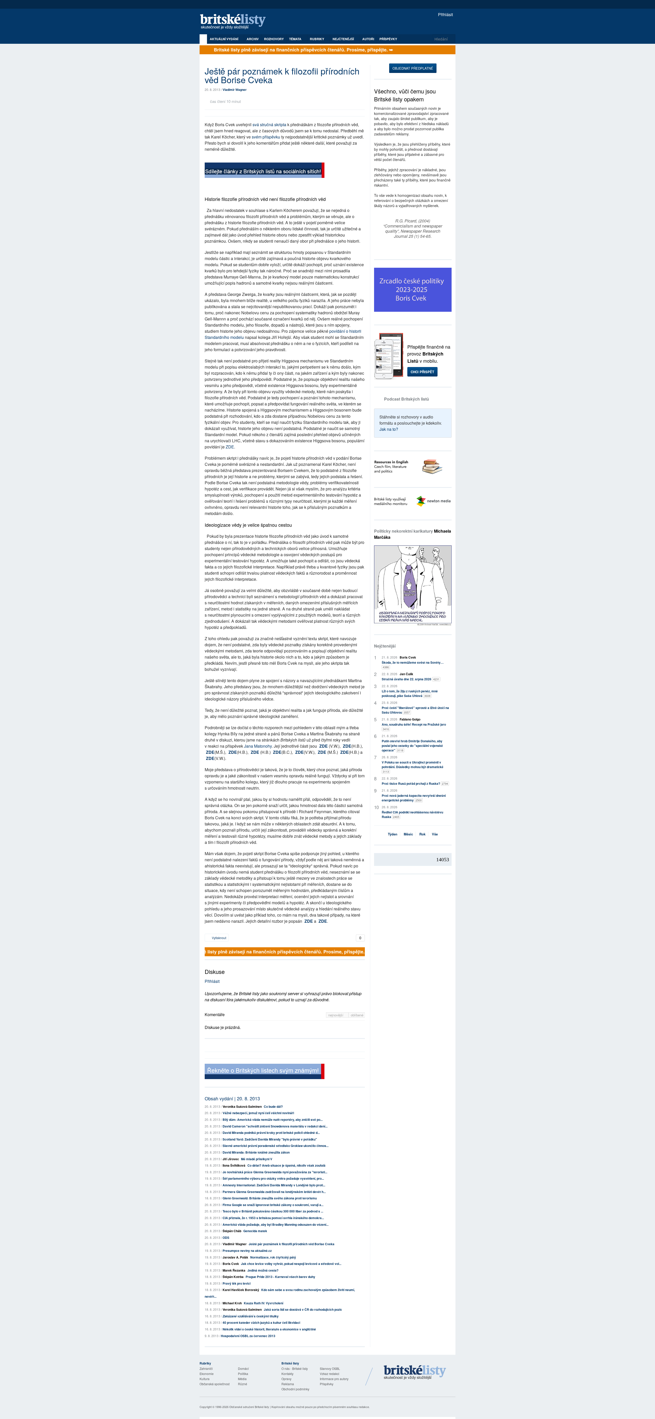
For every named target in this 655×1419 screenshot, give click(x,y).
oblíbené (357, 1015)
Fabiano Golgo (410, 719)
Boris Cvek (231, 1263)
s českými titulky (251, 1316)
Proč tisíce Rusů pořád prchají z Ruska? (415, 783)
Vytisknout (218, 938)
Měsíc (408, 834)
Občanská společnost (215, 1384)
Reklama (287, 1384)
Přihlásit (445, 14)
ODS (226, 1237)
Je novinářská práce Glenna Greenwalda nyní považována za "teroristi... (275, 1172)
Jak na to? (388, 429)
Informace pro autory (334, 1379)
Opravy (286, 1379)
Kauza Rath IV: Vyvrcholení (263, 1303)
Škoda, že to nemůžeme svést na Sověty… (413, 664)
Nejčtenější (385, 646)
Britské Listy (415, 1372)
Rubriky (317, 39)
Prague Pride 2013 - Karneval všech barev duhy (280, 1276)
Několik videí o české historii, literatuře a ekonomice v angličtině (269, 1329)
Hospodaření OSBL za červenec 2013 (248, 1336)
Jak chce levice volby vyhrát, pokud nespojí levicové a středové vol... (291, 1263)
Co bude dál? (273, 1106)
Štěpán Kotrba (233, 1276)
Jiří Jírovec (231, 1159)
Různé (242, 1384)
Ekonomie (207, 1373)
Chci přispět (422, 371)
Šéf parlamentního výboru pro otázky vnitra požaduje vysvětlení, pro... (273, 1178)
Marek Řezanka (234, 1270)
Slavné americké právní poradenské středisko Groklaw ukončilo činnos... (276, 1145)
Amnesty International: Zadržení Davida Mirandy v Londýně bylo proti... (274, 1185)
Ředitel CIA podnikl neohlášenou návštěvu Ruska (412, 814)
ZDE (230, 447)
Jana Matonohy (258, 746)
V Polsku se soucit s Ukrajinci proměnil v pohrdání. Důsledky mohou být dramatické (412, 766)
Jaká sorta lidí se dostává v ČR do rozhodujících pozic (303, 1309)
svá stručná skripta (269, 124)
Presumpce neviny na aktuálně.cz (247, 1250)
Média (242, 1379)
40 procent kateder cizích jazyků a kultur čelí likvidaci (261, 1322)
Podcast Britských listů (406, 399)
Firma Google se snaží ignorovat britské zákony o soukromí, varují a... (273, 1204)
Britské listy (235, 22)
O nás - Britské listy (294, 1368)
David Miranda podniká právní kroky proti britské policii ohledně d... (271, 1132)
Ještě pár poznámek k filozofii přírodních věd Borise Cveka (291, 1244)
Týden (392, 834)
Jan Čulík (406, 674)
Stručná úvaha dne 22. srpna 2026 (410, 679)
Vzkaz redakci (329, 1373)
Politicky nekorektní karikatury (412, 534)
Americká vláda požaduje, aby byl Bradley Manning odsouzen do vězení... (276, 1224)
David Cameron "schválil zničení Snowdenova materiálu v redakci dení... (275, 1126)
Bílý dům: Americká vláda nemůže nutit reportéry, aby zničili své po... (273, 1119)
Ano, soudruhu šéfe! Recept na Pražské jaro (414, 726)
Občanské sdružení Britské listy (249, 1407)
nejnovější (336, 1015)
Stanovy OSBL (330, 1368)
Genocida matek (255, 1231)
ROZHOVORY (274, 39)
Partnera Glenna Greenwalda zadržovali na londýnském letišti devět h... (274, 1191)
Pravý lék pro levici (236, 1283)
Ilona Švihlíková (234, 1165)
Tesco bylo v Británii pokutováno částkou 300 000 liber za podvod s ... (273, 1211)
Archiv (253, 39)
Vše (435, 834)
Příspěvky (388, 39)
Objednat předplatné (412, 68)
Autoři (368, 39)
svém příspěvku (266, 137)
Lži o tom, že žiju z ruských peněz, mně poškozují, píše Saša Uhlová (410, 693)
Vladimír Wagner (235, 89)
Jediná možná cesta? (262, 1270)
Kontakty (287, 1373)
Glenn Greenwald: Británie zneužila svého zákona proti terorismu (270, 1198)
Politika (243, 1373)
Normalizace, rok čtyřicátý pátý (273, 1257)
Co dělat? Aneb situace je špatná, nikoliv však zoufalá (286, 1165)
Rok (422, 834)
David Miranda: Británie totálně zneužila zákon (256, 1152)
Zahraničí (206, 1368)
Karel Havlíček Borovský (241, 1289)
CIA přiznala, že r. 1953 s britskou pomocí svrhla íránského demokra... (273, 1218)
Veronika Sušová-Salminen (242, 1106)
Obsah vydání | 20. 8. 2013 (232, 1098)
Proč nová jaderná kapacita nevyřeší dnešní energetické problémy (414, 797)
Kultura (205, 1379)
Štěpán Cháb (232, 1231)
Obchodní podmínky (295, 1389)
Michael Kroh (232, 1303)
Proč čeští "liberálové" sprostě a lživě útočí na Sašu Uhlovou (415, 710)
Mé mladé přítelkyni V (256, 1159)
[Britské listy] (264, 171)
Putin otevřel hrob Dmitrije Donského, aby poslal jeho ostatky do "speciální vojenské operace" (412, 745)
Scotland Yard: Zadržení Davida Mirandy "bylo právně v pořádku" (270, 1139)
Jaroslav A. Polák (235, 1257)
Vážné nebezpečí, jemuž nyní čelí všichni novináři (258, 1113)
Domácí (243, 1368)
